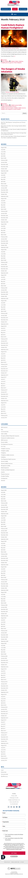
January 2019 (4, 341)
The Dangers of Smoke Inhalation (13, 70)
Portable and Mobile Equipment (8, 470)
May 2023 (3, 230)
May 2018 (3, 358)
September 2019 (4, 324)
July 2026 (3, 149)
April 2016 (3, 411)
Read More (4, 60)
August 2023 (3, 224)
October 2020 (4, 296)
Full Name (5, 817)
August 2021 (3, 275)
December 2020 (4, 292)
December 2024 (4, 190)
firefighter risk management (7, 109)
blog (3, 61)
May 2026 (3, 154)
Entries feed (3, 772)
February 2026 (4, 160)
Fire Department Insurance (7, 444)
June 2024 (3, 202)
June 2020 (3, 305)
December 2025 (4, 164)
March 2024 (3, 209)
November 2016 (4, 396)
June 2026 (3, 151)
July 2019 (3, 328)
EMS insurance (4, 440)
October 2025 (4, 168)
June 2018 (3, 356)
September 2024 (4, 196)
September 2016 (4, 400)
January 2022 (4, 264)
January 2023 (4, 239)
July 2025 (3, 175)
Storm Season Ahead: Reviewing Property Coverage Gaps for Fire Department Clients (13, 133)
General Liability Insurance (7, 463)
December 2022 (4, 241)
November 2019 (4, 319)
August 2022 (3, 249)
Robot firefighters (18, 62)
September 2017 (4, 375)
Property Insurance (5, 474)
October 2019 (4, 322)
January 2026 (4, 162)
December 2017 (4, 368)
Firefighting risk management (7, 62)
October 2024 (4, 194)
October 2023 (4, 219)
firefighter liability (14, 61)
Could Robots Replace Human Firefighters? (12, 26)
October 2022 (4, 245)
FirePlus (17, 48)
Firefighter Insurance (5, 448)
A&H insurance (4, 427)
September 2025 (4, 171)
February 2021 (4, 288)
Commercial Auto (4, 431)
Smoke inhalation (17, 109)
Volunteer (3, 480)
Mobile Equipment (5, 467)
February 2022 (4, 262)
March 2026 (3, 158)
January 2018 (4, 366)
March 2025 (3, 183)
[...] (14, 56)
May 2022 (3, 256)
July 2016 (3, 404)
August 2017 (3, 377)
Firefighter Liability (5, 450)
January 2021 (4, 290)
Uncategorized (4, 478)
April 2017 (3, 385)
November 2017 (4, 370)
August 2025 (3, 173)
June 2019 (3, 330)
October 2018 (4, 347)
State (4, 826)
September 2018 (4, 349)
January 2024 (4, 213)
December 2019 (4, 317)
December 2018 (4, 343)
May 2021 (3, 281)
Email (4, 812)
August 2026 (3, 147)
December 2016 (4, 394)
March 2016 (3, 413)
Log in (2, 770)
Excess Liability (4, 442)
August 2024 (3, 198)
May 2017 (3, 383)
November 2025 (4, 166)
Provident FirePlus (5, 476)
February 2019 (4, 339)
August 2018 (3, 351)
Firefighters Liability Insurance (7, 455)
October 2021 (4, 270)
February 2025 (4, 185)
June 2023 (3, 228)
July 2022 (3, 251)
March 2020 (3, 311)
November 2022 (4, 243)
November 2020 (4, 294)
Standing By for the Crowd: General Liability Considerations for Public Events (14, 130)
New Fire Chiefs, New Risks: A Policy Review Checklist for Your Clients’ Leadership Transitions (13, 137)
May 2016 (3, 409)
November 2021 (4, 268)
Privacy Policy (7, 862)
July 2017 (3, 379)
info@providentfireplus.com (14, 799)
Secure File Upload (23, 9)
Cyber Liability (4, 433)
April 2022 (3, 258)
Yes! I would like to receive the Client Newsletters (14, 839)
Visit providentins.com (5, 9)
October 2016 (4, 398)
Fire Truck (3, 446)
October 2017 (4, 373)
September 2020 (4, 298)
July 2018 (3, 353)
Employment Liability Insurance (7, 438)
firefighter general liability (16, 105)
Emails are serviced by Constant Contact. (14, 849)
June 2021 (3, 279)
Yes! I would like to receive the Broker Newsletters (14, 835)
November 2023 (4, 217)
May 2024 (3, 205)
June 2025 (3, 177)
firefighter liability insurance (20, 108)
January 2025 (4, 188)
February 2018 (4, 364)
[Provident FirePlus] (14, 3)
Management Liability (5, 465)
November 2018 (4, 345)
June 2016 (3, 407)
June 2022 (3, 253)
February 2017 (4, 390)
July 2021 (3, 277)
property (3, 472)
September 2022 (4, 247)
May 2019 (3, 332)
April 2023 (3, 232)
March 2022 (3, 260)
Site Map (22, 862)
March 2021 (3, 285)
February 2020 (4, 313)
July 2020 (3, 302)
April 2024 (3, 207)
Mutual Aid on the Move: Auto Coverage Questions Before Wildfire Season (13, 126)
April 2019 (3, 334)
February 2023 (4, 236)
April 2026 (3, 156)
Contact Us (15, 9)
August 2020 (3, 300)
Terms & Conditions (15, 862)
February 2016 (4, 415)
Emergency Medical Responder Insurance (10, 435)
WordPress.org (4, 776)
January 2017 (4, 392)
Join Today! (14, 853)
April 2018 (3, 360)
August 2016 (3, 402)
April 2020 (3, 309)
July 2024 (3, 200)
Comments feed (4, 774)
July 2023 (3, 226)
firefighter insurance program (7, 108)
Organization (6, 821)
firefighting (7, 61)
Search (24, 113)
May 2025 (3, 179)
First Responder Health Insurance (8, 459)
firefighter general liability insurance (8, 106)
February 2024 (4, 211)
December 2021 (4, 266)
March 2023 (3, 234)
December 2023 (4, 215)
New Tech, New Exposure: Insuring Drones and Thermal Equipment (13, 123)
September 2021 (4, 273)
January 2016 (4, 417)
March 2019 (3, 336)
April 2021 (3, 283)
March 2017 (3, 387)
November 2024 (4, 192)
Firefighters (3, 453)
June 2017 (3, 381)
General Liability (4, 461)
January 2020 (4, 315)
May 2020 (3, 307)
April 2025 (3, 181)
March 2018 (3, 362)
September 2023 (4, 222)
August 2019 (3, 326)
